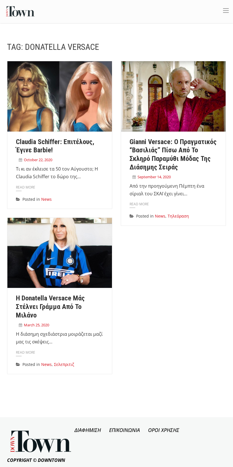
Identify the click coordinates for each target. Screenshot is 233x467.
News (46, 199)
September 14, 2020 (154, 176)
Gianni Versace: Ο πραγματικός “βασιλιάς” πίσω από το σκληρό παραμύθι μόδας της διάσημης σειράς (173, 154)
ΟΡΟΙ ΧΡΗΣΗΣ (163, 430)
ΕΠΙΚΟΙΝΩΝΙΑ (124, 430)
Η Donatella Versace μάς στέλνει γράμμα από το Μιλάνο (50, 306)
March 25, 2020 (36, 324)
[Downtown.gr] (20, 11)
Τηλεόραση (178, 216)
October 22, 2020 (38, 159)
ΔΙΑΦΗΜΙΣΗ (87, 430)
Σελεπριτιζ (64, 364)
